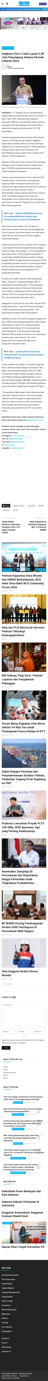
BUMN (41, 506)
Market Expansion (9, 1310)
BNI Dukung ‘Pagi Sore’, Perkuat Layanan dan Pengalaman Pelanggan (22, 679)
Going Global (7, 1297)
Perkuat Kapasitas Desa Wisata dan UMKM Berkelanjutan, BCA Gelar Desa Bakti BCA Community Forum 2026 (22, 1123)
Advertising (6, 1347)
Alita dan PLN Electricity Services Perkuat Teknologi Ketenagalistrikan (23, 631)
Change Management (18, 1158)
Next (10, 984)
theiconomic (9, 445)
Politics (5, 1318)
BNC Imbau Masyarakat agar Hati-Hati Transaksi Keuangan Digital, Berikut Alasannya (20, 1138)
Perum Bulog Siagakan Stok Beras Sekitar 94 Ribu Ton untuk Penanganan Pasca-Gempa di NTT (23, 727)
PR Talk (5, 1323)
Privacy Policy (23, 1376)
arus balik (31, 506)
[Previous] (5, 1252)
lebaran (6, 510)
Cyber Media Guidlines (9, 1376)
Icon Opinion (7, 1327)
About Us (5, 1338)
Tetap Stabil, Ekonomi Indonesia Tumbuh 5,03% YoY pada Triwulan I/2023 (11, 527)
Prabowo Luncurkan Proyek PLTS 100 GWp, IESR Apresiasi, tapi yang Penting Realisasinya (23, 827)
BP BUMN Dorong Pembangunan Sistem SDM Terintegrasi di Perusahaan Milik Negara (22, 927)
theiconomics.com (34, 420)
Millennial (6, 1314)
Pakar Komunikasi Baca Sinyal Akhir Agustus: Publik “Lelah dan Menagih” (21, 9)
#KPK (5, 1070)
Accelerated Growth (10, 1275)
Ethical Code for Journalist (11, 1378)
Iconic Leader (7, 1301)
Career (4, 1343)
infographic (7, 1223)
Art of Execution (8, 48)
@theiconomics (16, 438)
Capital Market (8, 1288)
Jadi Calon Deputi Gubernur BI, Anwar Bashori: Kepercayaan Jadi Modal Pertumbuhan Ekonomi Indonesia (20, 1167)
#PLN (5, 1075)
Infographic (7, 1331)
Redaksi (9, 67)
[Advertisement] (24, 476)
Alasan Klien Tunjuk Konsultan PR (23, 1247)
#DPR (5, 1067)
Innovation (6, 1305)
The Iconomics (16, 448)
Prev (5, 984)
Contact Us (6, 1351)
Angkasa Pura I (18, 506)
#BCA (5, 1078)
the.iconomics (18, 435)
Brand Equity (18, 1102)
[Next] (9, 1252)
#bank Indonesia (9, 1072)
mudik (15, 510)
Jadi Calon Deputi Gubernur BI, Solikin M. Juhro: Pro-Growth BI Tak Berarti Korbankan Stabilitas (23, 1152)
